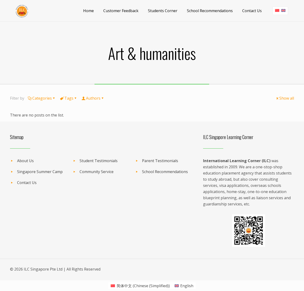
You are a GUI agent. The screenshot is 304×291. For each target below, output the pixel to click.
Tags (68, 98)
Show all (286, 98)
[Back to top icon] (281, 281)
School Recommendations (165, 171)
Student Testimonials (99, 160)
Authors (93, 98)
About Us (25, 160)
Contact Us (27, 182)
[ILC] (22, 10)
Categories (42, 98)
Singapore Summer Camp (40, 171)
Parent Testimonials (160, 160)
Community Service (97, 171)
